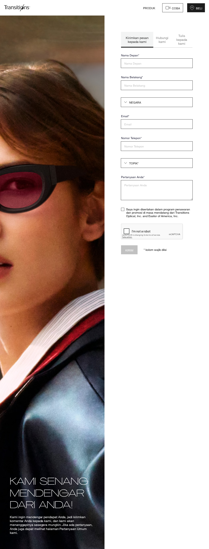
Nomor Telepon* (131, 138)
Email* (125, 116)
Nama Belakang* (132, 77)
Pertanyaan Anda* (133, 177)
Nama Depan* (130, 55)
